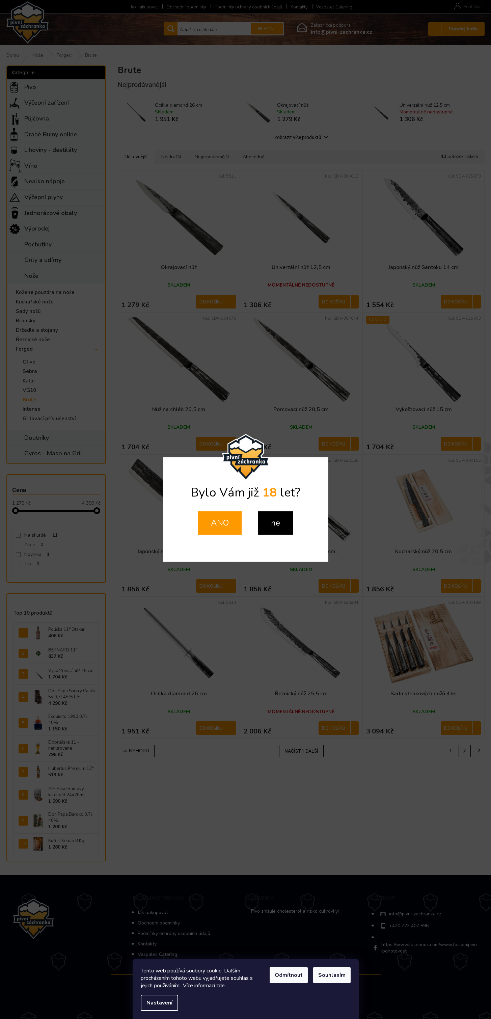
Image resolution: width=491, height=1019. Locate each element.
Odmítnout (289, 975)
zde (220, 985)
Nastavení (159, 1003)
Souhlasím (332, 975)
